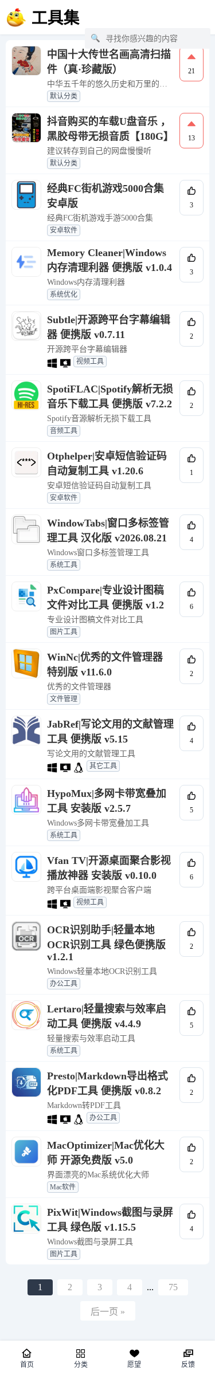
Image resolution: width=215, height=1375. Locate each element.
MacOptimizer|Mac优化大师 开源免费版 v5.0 (106, 1153)
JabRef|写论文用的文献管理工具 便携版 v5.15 (110, 731)
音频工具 (63, 431)
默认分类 (63, 96)
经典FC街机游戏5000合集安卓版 (105, 196)
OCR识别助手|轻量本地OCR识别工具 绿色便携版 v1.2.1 (106, 943)
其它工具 (103, 766)
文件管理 (63, 699)
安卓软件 (63, 230)
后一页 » (108, 1312)
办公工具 (63, 984)
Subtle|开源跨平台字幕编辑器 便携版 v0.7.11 (108, 327)
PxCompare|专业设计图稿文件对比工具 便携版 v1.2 (105, 597)
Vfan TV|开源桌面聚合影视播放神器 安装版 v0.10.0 (109, 868)
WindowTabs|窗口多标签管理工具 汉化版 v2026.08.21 (108, 530)
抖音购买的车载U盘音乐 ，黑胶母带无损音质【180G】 (110, 129)
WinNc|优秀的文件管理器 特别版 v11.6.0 (105, 664)
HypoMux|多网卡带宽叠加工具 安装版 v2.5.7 (106, 801)
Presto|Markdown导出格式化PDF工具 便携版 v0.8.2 (107, 1083)
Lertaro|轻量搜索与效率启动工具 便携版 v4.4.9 (106, 1016)
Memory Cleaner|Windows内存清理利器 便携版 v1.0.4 (109, 260)
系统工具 (63, 565)
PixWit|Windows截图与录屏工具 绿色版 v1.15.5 (110, 1220)
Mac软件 (63, 1187)
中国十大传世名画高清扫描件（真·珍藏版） (109, 62)
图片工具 (63, 632)
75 (173, 1287)
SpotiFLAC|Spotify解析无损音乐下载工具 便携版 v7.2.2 (110, 396)
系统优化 (63, 294)
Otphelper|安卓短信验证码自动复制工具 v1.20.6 (107, 463)
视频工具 (90, 362)
